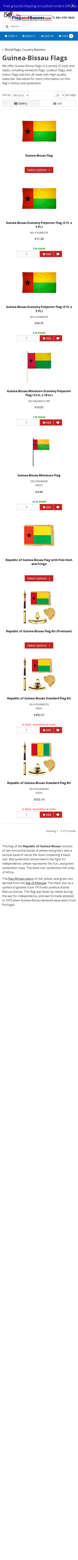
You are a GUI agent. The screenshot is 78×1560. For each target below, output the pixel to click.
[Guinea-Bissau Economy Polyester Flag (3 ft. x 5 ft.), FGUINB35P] (39, 282)
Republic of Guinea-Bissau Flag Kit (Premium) (39, 631)
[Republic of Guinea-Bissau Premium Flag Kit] (39, 607)
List (59, 103)
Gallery (22, 103)
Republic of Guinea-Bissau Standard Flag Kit (39, 698)
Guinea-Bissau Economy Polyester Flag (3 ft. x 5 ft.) (39, 309)
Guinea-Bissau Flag (39, 155)
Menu (29, 36)
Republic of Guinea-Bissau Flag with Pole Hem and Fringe (39, 562)
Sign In (48, 36)
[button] (72, 5)
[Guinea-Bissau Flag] (39, 131)
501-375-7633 (65, 17)
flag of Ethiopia (36, 883)
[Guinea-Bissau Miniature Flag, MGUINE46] (39, 451)
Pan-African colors (20, 879)
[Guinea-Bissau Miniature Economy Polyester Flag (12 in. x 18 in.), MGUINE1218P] (39, 367)
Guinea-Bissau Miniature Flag (39, 475)
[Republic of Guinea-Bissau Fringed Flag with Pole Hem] (39, 536)
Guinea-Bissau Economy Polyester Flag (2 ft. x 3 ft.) (39, 225)
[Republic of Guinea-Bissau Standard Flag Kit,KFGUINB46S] (39, 758)
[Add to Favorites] (58, 254)
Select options (37, 170)
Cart (67, 36)
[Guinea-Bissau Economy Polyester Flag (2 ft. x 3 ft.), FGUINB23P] (39, 198)
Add (48, 254)
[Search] (6, 26)
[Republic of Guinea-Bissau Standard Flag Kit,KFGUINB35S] (39, 674)
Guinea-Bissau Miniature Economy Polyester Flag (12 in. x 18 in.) (39, 393)
